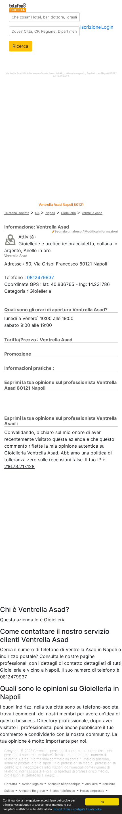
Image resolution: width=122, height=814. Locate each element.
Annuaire (91, 784)
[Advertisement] (61, 141)
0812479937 (40, 277)
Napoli (50, 213)
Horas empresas (92, 791)
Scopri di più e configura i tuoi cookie (78, 809)
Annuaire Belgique (32, 791)
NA (37, 213)
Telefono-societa (16, 213)
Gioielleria (68, 213)
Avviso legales (32, 784)
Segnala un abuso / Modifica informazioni (86, 231)
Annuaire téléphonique (64, 784)
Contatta (10, 784)
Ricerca (20, 46)
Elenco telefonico (62, 791)
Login (107, 27)
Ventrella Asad (92, 213)
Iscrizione (90, 27)
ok (102, 802)
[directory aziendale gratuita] (18, 7)
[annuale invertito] (10, 239)
